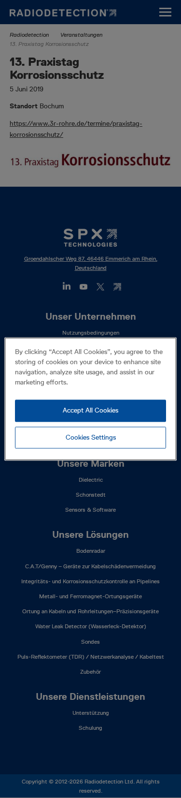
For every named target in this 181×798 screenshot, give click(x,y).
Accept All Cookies (90, 410)
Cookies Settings (91, 437)
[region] (90, 398)
